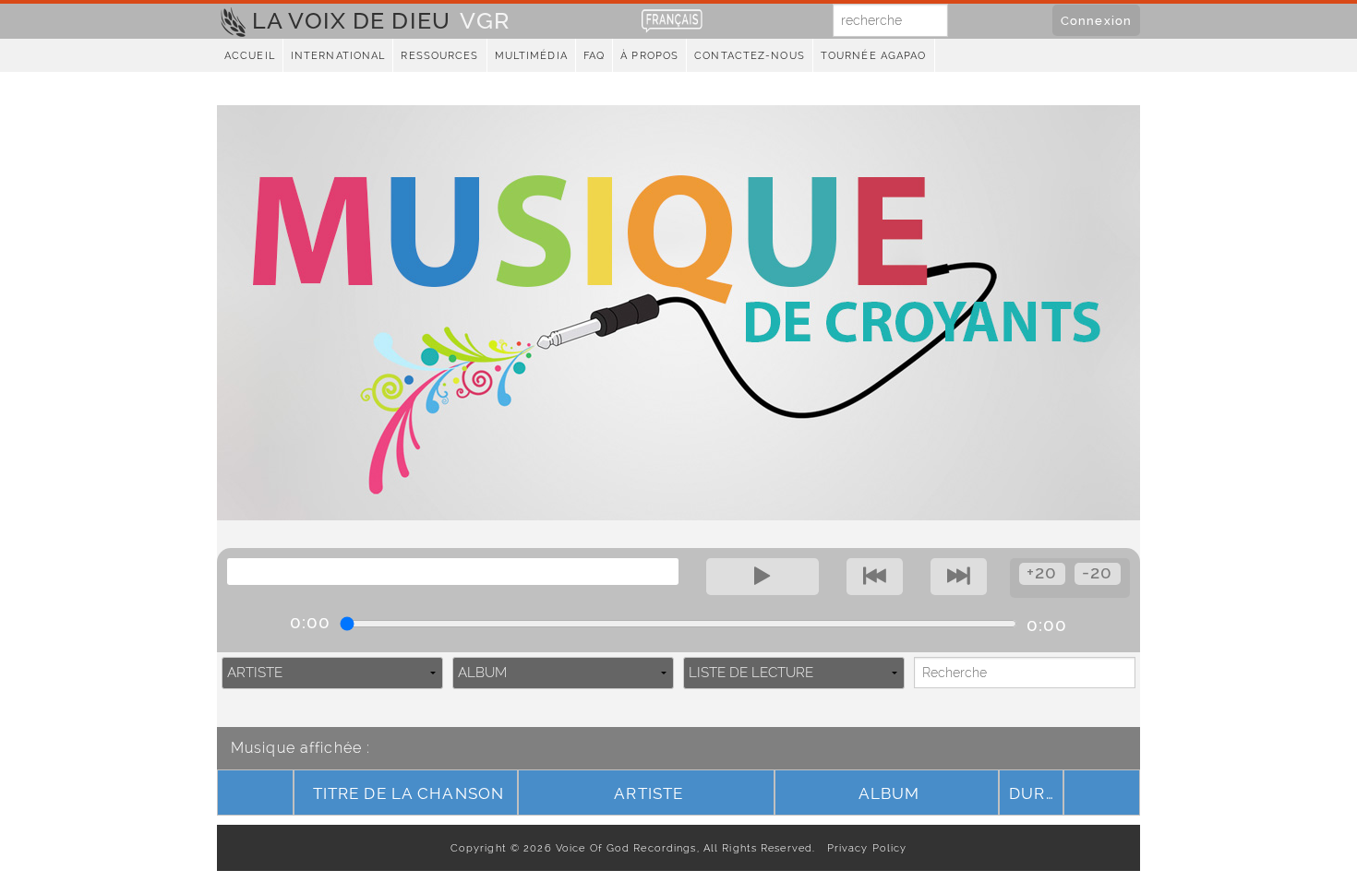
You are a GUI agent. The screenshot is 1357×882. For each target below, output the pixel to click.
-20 (1097, 572)
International (338, 56)
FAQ (594, 56)
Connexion (1096, 20)
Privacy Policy (863, 847)
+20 (1042, 572)
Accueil (249, 56)
